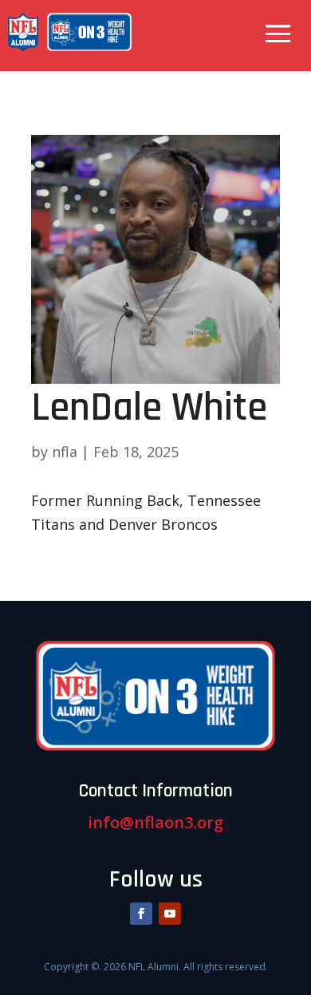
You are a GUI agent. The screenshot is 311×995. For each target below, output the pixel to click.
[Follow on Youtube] (170, 913)
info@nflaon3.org (155, 822)
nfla (64, 451)
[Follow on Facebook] (141, 913)
